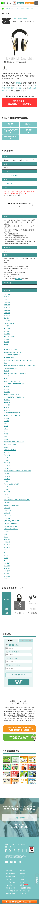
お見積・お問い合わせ (21, 204)
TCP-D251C (7, 468)
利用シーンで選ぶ (14, 665)
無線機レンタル (10, 888)
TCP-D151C (7, 458)
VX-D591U (7, 547)
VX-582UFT (7, 539)
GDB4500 (7, 305)
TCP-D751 (7, 487)
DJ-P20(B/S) (7, 294)
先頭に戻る (37, 880)
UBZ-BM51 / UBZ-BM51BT (11, 505)
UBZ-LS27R (7, 516)
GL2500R (7, 321)
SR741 (6, 439)
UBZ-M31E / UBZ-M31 (10, 523)
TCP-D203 (7, 463)
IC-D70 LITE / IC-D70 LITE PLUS (13, 352)
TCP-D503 (7, 479)
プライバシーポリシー (26, 891)
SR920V (6, 452)
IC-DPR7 (6, 376)
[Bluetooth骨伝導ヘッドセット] (33, 599)
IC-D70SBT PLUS (9, 357)
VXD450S (6, 568)
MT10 (5, 423)
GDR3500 (7, 310)
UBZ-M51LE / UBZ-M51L (11, 526)
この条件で (18, 682)
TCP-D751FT (8, 489)
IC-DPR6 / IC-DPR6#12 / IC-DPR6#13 (15, 373)
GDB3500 (7, 302)
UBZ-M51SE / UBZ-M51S (11, 529)
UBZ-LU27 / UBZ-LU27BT (11, 521)
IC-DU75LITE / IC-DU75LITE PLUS (14, 397)
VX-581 (6, 534)
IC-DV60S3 (7, 405)
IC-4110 (6, 331)
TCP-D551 (7, 481)
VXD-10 (6, 550)
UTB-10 (6, 531)
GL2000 (6, 318)
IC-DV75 (6, 407)
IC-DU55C (7, 386)
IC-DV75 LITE (8, 410)
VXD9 (5, 579)
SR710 (6, 429)
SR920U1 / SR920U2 (10, 450)
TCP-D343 (7, 476)
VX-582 (6, 537)
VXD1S (6, 555)
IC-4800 (6, 339)
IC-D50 (6, 344)
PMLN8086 (18, 609)
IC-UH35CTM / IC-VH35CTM (12, 413)
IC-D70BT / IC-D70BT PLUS (12, 355)
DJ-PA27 (6, 299)
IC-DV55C (7, 400)
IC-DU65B (7, 389)
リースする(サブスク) (12, 891)
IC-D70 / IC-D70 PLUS (10, 350)
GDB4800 (7, 307)
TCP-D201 (7, 460)
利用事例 (22, 873)
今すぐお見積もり (18, 613)
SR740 (6, 436)
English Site (23, 894)
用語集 (22, 879)
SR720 (6, 431)
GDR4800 (7, 315)
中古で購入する (10, 894)
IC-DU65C (7, 392)
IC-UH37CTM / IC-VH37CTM (12, 415)
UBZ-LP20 (7, 508)
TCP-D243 (7, 465)
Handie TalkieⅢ (9, 323)
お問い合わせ (29, 3)
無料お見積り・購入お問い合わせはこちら (19, 102)
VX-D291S (7, 542)
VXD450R (7, 566)
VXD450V (6, 573)
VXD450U (7, 571)
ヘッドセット (8, 183)
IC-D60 (6, 347)
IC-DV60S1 (7, 402)
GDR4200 (7, 313)
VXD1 (5, 552)
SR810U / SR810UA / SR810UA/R (14, 442)
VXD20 (6, 558)
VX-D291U (7, 544)
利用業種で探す (10, 882)
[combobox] (18, 648)
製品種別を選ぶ (14, 645)
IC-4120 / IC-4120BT (10, 336)
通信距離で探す (10, 876)
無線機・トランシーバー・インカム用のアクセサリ (20, 9)
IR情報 (22, 885)
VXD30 (6, 560)
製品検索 (20, 3)
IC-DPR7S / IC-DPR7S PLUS (12, 381)
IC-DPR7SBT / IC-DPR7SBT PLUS (14, 384)
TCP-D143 (7, 455)
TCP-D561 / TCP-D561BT (11, 484)
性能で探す (9, 879)
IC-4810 (6, 342)
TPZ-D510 (7, 494)
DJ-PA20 (6, 297)
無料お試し (23, 870)
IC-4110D (7, 334)
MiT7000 (6, 421)
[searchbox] (19, 648)
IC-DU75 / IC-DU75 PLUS (11, 394)
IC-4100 (6, 326)
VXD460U (7, 576)
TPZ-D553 (7, 497)
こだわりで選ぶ (14, 658)
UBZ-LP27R (7, 510)
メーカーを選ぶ (14, 652)
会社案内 (22, 882)
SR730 (6, 434)
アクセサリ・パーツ (12, 885)
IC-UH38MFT (8, 418)
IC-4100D (7, 328)
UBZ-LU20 (7, 518)
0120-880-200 (19, 826)
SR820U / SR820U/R (10, 444)
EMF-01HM (18, 279)
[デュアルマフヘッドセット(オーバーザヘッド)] (18, 599)
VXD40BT (7, 563)
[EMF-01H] (4, 67)
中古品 (18, 83)
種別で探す (9, 870)
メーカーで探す (10, 873)
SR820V (6, 447)
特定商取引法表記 (25, 888)
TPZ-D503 (7, 492)
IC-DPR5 (6, 371)
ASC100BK (33, 609)
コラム (22, 876)
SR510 (6, 426)
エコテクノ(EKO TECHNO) (19, 18)
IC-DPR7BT (7, 378)
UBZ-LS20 (7, 513)
